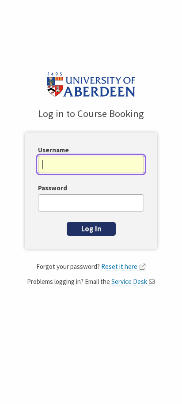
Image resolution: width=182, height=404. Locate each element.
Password (52, 188)
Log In (91, 229)
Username (53, 150)
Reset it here (119, 266)
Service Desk (129, 281)
